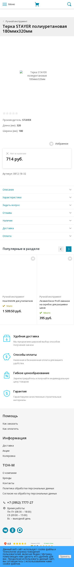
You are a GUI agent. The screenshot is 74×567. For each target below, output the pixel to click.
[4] (13, 113)
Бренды (7, 478)
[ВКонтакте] (5, 530)
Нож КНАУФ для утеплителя (18, 300)
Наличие (8, 220)
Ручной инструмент (16, 21)
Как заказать (10, 423)
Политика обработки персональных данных (28, 488)
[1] (4, 113)
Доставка (8, 228)
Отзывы (7, 212)
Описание (8, 189)
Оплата (7, 236)
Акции (6, 450)
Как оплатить (11, 428)
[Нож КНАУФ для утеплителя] (18, 274)
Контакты (8, 483)
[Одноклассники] (12, 530)
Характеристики (12, 197)
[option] (18, 290)
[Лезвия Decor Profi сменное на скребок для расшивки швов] (55, 274)
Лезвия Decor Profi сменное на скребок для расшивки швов (55, 304)
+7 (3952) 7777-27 (20, 502)
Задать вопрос (11, 205)
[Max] (20, 530)
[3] (10, 113)
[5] (16, 113)
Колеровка (9, 455)
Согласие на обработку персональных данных (30, 493)
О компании (10, 472)
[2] (7, 113)
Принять (65, 556)
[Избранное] (33, 258)
